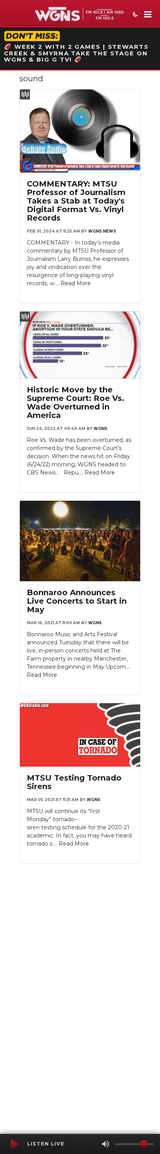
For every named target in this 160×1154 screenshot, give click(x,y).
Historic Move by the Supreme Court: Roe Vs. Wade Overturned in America (75, 402)
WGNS (100, 428)
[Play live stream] (14, 1144)
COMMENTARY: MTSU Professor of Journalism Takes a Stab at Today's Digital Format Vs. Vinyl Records (76, 201)
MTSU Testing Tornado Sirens (74, 782)
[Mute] (105, 1144)
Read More (76, 283)
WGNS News (102, 231)
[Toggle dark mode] (134, 15)
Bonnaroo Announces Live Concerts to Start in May (77, 601)
